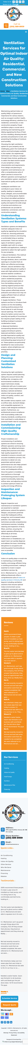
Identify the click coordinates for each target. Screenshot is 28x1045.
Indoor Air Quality (9, 772)
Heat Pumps (8, 776)
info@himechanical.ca (12, 844)
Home (2, 91)
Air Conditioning (9, 764)
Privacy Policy (13, 1032)
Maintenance (5, 870)
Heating (6, 768)
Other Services (6, 864)
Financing (7, 789)
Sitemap (6, 1032)
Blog (7, 91)
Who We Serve (6, 867)
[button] (26, 31)
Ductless (7, 781)
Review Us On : (8, 4)
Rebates (4, 876)
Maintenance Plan (9, 785)
